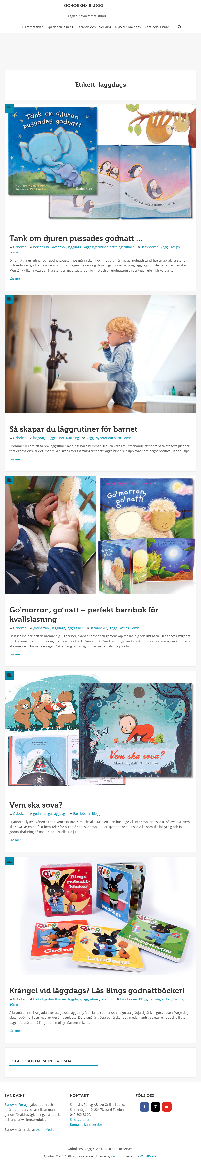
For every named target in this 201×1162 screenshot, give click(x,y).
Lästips (174, 247)
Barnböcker (149, 247)
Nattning (72, 438)
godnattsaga (42, 813)
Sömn (13, 252)
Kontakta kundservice (86, 1124)
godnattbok (41, 628)
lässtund (107, 999)
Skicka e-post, (80, 1119)
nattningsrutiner (122, 247)
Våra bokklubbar (157, 27)
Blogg (164, 247)
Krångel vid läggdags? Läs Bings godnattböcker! (97, 990)
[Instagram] (155, 1107)
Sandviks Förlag (16, 1104)
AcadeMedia (45, 1129)
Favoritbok (58, 247)
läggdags (74, 247)
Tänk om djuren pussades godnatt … (76, 238)
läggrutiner (56, 438)
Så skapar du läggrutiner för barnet (73, 429)
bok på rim (41, 247)
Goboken (19, 247)
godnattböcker (55, 999)
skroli (115, 1156)
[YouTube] (167, 1107)
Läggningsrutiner (95, 247)
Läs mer (15, 278)
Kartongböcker (160, 999)
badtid (38, 999)
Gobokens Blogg (83, 5)
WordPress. (148, 1156)
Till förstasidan (33, 27)
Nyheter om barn (128, 27)
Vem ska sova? (35, 804)
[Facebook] (144, 1107)
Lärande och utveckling (94, 27)
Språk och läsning (60, 27)
